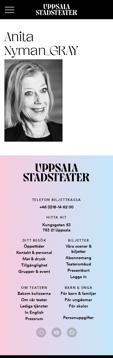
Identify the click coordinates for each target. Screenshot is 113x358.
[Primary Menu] (9, 10)
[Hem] (56, 9)
